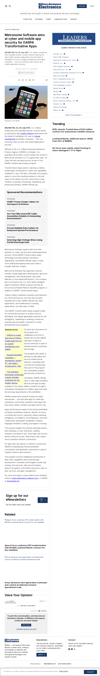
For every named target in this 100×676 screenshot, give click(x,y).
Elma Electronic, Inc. (60, 70)
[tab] (10, 601)
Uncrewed (39, 19)
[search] (9, 6)
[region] (26, 606)
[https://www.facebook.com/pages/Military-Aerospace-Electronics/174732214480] (69, 649)
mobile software (27, 133)
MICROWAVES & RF (50, 664)
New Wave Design (60, 95)
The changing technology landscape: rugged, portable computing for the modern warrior (14, 377)
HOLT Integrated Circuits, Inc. (64, 79)
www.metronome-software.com (25, 478)
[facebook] (19, 80)
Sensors (73, 19)
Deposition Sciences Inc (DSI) (64, 60)
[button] (6, 6)
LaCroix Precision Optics (62, 82)
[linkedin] (23, 80)
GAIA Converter (59, 76)
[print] (47, 80)
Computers (27, 19)
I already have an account (26, 629)
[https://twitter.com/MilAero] (74, 649)
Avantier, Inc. (58, 54)
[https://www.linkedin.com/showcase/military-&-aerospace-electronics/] (72, 649)
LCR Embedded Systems (62, 85)
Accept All (90, 672)
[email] (33, 80)
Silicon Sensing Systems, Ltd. (64, 101)
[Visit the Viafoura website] (42, 611)
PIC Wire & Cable (59, 98)
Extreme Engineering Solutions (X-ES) (67, 73)
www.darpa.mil (13, 481)
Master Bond (58, 88)
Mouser (56, 91)
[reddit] (30, 80)
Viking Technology (60, 107)
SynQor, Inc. (57, 104)
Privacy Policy (63, 671)
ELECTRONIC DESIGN (64, 664)
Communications (60, 19)
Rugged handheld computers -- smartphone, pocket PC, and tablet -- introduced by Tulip (13, 360)
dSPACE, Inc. (58, 63)
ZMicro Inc (57, 110)
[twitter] (26, 80)
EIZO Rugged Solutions (61, 66)
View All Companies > (73, 115)
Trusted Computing (12, 29)
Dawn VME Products (61, 57)
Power (48, 19)
